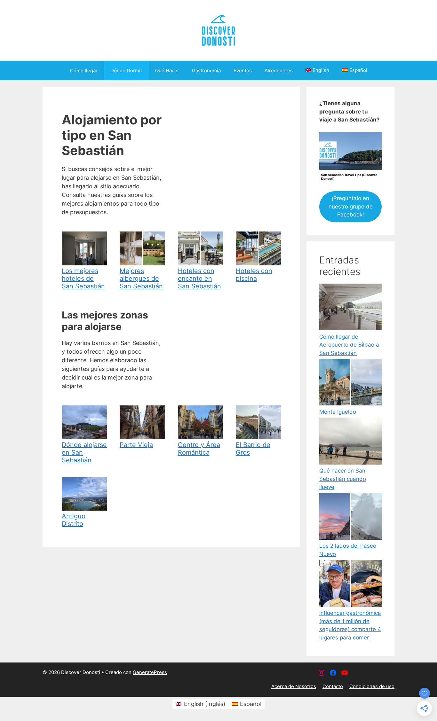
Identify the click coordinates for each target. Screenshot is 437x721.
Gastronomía (206, 70)
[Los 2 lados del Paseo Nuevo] (350, 517)
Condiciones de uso (371, 686)
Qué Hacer (167, 70)
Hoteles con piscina (254, 274)
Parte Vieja (136, 445)
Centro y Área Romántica (199, 448)
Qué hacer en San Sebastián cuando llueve (342, 478)
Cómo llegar (84, 70)
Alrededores (279, 70)
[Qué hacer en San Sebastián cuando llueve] (350, 442)
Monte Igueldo (337, 412)
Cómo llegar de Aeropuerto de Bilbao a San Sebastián (349, 344)
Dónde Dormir (126, 70)
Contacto (332, 686)
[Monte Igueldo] (350, 383)
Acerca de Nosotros (293, 686)
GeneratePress (150, 672)
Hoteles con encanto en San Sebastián (199, 278)
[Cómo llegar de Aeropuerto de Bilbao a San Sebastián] (350, 308)
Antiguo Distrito (73, 520)
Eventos (243, 70)
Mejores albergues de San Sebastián (141, 278)
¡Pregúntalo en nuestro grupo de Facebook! (351, 206)
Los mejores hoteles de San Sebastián (83, 278)
